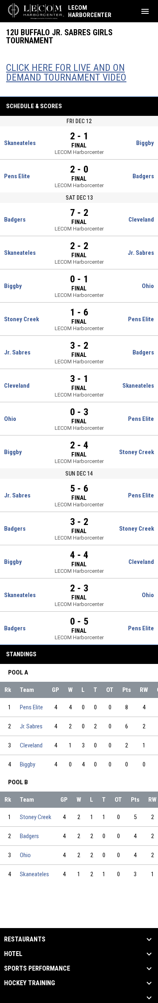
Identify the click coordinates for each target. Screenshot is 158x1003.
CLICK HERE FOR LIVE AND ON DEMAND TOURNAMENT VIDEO (66, 72)
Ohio (25, 855)
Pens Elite (31, 707)
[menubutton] (145, 11)
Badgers (29, 836)
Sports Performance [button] (37, 968)
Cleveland (31, 745)
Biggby (27, 764)
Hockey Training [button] (29, 983)
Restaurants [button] (24, 939)
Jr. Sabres (31, 726)
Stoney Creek (35, 817)
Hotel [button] (13, 954)
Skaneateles (34, 874)
